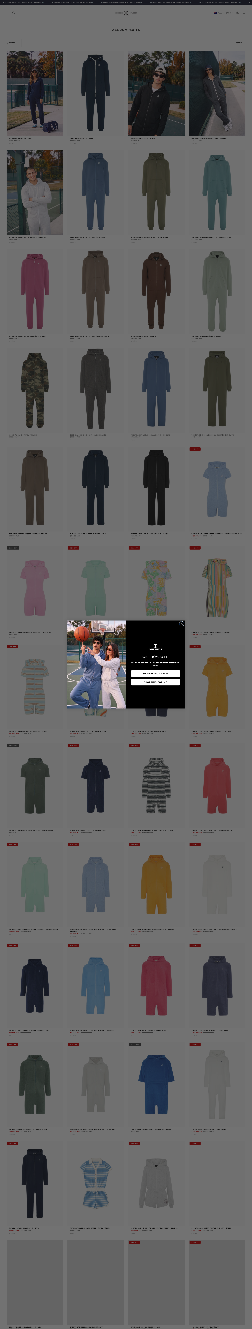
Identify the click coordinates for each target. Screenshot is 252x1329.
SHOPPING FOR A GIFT (155, 673)
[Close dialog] (181, 624)
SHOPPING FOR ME (155, 682)
